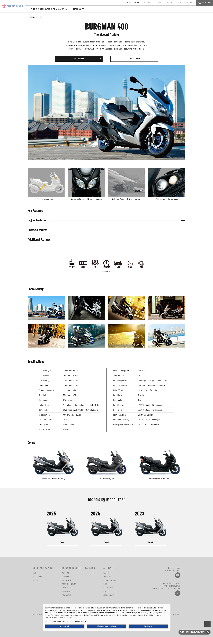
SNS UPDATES (37, 580)
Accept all (64, 626)
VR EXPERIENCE (67, 591)
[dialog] (106, 617)
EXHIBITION (65, 577)
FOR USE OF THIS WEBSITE (171, 614)
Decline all (148, 626)
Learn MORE (107, 573)
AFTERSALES (78, 9)
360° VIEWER (78, 58)
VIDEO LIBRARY (67, 580)
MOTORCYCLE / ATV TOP (131, 3)
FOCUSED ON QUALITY (69, 584)
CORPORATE (171, 3)
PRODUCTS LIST (36, 17)
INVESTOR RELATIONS (186, 3)
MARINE (159, 3)
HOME (117, 3)
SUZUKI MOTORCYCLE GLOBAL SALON (78, 568)
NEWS (34, 573)
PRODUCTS (65, 573)
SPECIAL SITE (134, 58)
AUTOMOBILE (148, 3)
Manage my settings (106, 626)
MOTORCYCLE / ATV (109, 580)
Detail (62, 542)
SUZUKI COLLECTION (109, 595)
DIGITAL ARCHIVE (67, 588)
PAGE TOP (207, 624)
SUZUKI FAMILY (37, 577)
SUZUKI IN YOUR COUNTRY (195, 632)
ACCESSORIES (66, 595)
